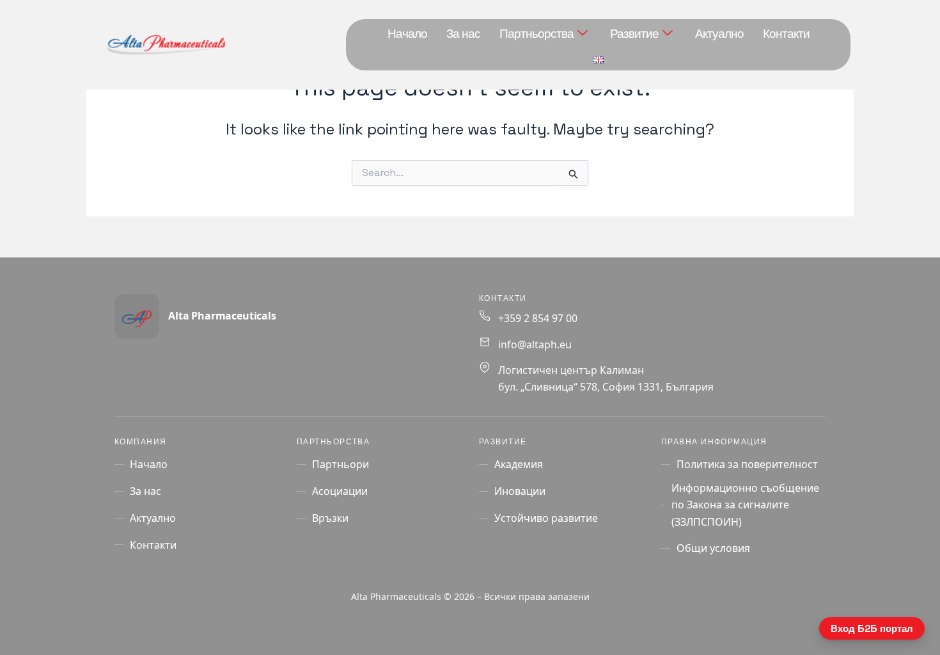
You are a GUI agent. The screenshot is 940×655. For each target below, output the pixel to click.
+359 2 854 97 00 (537, 318)
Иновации (519, 491)
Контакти (786, 34)
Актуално (719, 34)
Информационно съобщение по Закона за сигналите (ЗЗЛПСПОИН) (745, 505)
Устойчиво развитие (546, 518)
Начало (407, 34)
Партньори (340, 464)
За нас (463, 34)
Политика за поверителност (747, 464)
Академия (518, 464)
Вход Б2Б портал (872, 628)
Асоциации (340, 491)
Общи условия (713, 548)
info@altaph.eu (535, 344)
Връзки (330, 518)
